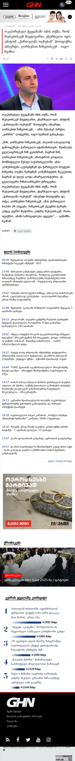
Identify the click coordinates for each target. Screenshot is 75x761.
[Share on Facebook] (47, 58)
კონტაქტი (12, 726)
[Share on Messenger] (52, 58)
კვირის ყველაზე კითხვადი (26, 598)
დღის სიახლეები (17, 251)
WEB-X (61, 747)
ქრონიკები (12, 542)
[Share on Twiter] (56, 58)
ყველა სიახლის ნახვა (60, 461)
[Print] (71, 58)
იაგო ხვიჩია (23, 231)
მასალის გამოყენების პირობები (24, 716)
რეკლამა (12, 721)
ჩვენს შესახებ (14, 711)
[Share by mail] (61, 58)
